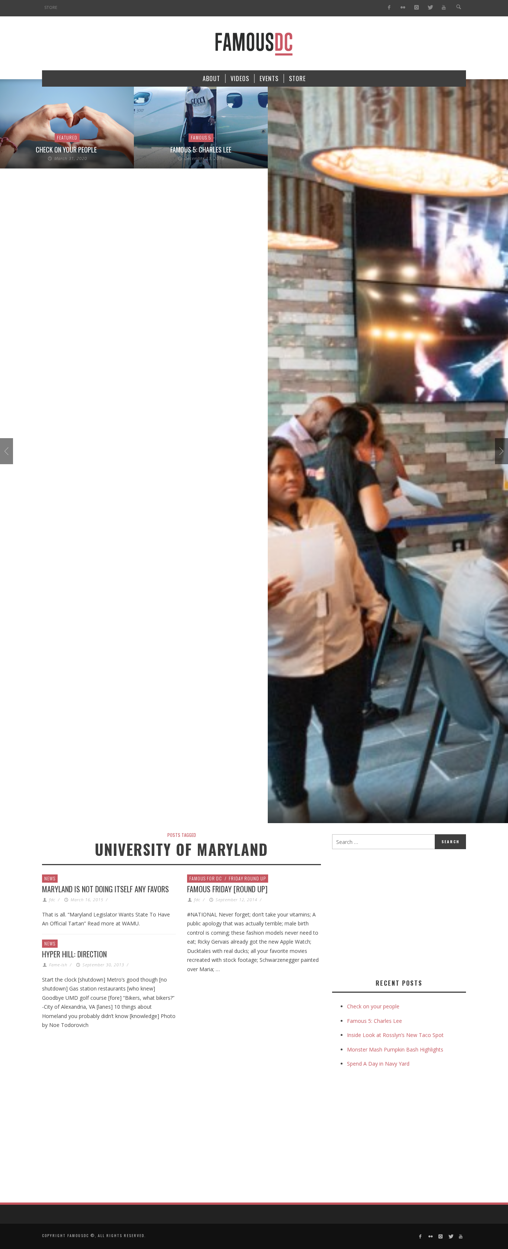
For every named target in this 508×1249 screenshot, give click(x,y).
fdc (52, 899)
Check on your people (67, 149)
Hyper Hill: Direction (74, 954)
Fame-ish (58, 964)
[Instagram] (416, 7)
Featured (67, 137)
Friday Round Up (247, 878)
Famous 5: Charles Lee (200, 149)
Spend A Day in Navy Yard (378, 1063)
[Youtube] (444, 7)
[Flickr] (403, 7)
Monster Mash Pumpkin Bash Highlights (395, 1049)
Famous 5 (201, 137)
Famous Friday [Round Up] (227, 889)
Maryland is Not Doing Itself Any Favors (105, 889)
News (49, 878)
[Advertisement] (394, 912)
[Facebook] (389, 7)
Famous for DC (205, 878)
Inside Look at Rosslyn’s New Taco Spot (395, 1034)
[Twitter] (430, 7)
